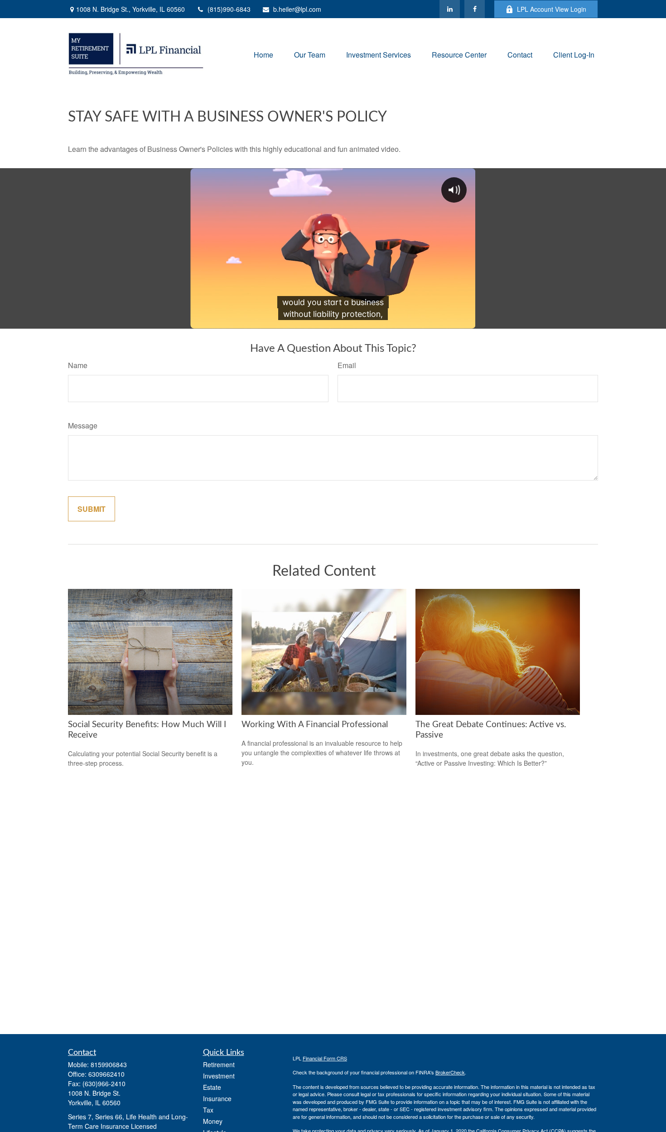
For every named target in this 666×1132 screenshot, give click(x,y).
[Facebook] (474, 9)
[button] (263, 54)
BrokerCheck (450, 1072)
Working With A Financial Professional (314, 724)
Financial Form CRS (325, 1058)
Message (82, 425)
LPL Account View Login (551, 9)
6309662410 (106, 1074)
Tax (208, 1109)
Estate (212, 1087)
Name (77, 365)
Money (212, 1121)
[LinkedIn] (449, 9)
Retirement (219, 1064)
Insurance (217, 1098)
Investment (219, 1075)
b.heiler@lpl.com (297, 9)
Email (347, 365)
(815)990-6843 (229, 9)
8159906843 (109, 1064)
